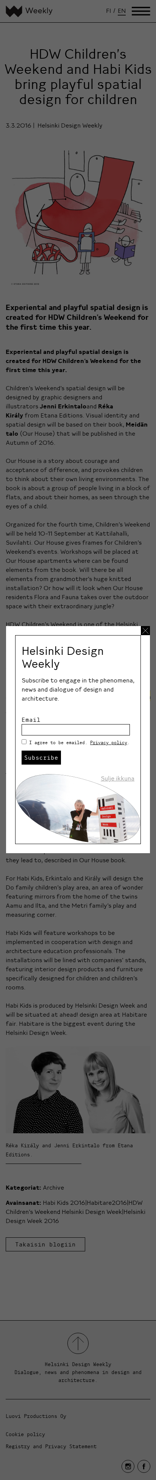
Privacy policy (108, 742)
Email (31, 719)
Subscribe (41, 757)
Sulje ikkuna (117, 778)
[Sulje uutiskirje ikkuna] (145, 630)
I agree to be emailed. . (79, 742)
